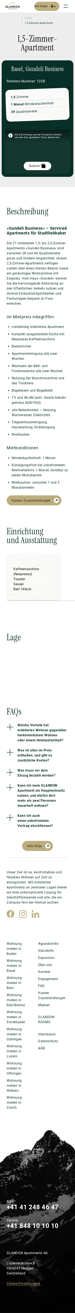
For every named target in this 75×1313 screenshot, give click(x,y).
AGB (41, 1048)
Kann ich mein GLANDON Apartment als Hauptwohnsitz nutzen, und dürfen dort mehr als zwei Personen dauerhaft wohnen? (41, 795)
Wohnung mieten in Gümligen (14, 1034)
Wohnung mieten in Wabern (14, 1086)
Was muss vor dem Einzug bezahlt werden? (36, 772)
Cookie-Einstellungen (23, 1284)
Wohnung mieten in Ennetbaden (16, 1017)
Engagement (48, 979)
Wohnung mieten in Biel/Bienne (16, 1000)
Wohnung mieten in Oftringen (14, 1068)
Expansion (46, 958)
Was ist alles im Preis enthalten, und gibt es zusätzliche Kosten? (35, 755)
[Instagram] (23, 914)
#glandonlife (48, 944)
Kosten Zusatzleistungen (31, 500)
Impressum (47, 1034)
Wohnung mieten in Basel (14, 966)
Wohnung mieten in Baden (14, 949)
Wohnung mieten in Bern (14, 983)
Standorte (46, 951)
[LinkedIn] (35, 914)
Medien (44, 1005)
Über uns (45, 965)
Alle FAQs (34, 846)
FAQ (41, 986)
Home (28, 18)
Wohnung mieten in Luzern (14, 1051)
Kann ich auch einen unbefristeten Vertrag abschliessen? (35, 821)
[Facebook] (10, 914)
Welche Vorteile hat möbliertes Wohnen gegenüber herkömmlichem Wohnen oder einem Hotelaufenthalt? (42, 732)
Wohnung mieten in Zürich (14, 1102)
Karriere (44, 972)
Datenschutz (48, 1041)
